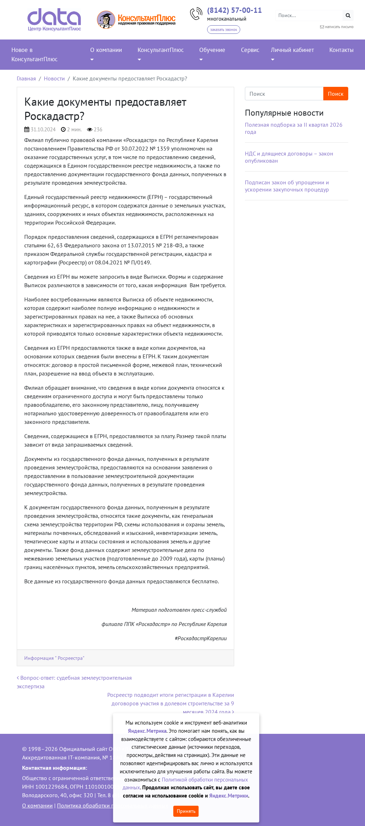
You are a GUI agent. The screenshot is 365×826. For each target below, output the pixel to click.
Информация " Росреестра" (54, 657)
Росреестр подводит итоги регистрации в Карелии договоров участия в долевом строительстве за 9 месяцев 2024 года (170, 703)
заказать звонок (223, 29)
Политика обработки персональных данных (112, 805)
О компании (37, 805)
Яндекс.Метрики (228, 795)
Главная (26, 78)
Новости (54, 78)
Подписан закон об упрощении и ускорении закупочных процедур (287, 186)
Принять (186, 811)
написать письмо (339, 26)
